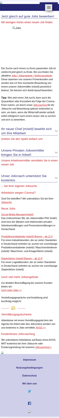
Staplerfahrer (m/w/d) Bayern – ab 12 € (22, 258)
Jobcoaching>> (43, 347)
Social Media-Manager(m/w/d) (17, 214)
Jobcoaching (40, 105)
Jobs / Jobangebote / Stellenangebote (31, 75)
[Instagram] (29, 412)
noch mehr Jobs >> (11, 290)
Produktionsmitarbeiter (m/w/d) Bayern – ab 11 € (27, 236)
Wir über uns (29, 383)
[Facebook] (29, 404)
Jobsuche (6, 202)
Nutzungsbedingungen (29, 367)
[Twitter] (29, 392)
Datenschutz (29, 375)
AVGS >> (41, 327)
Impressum (29, 359)
